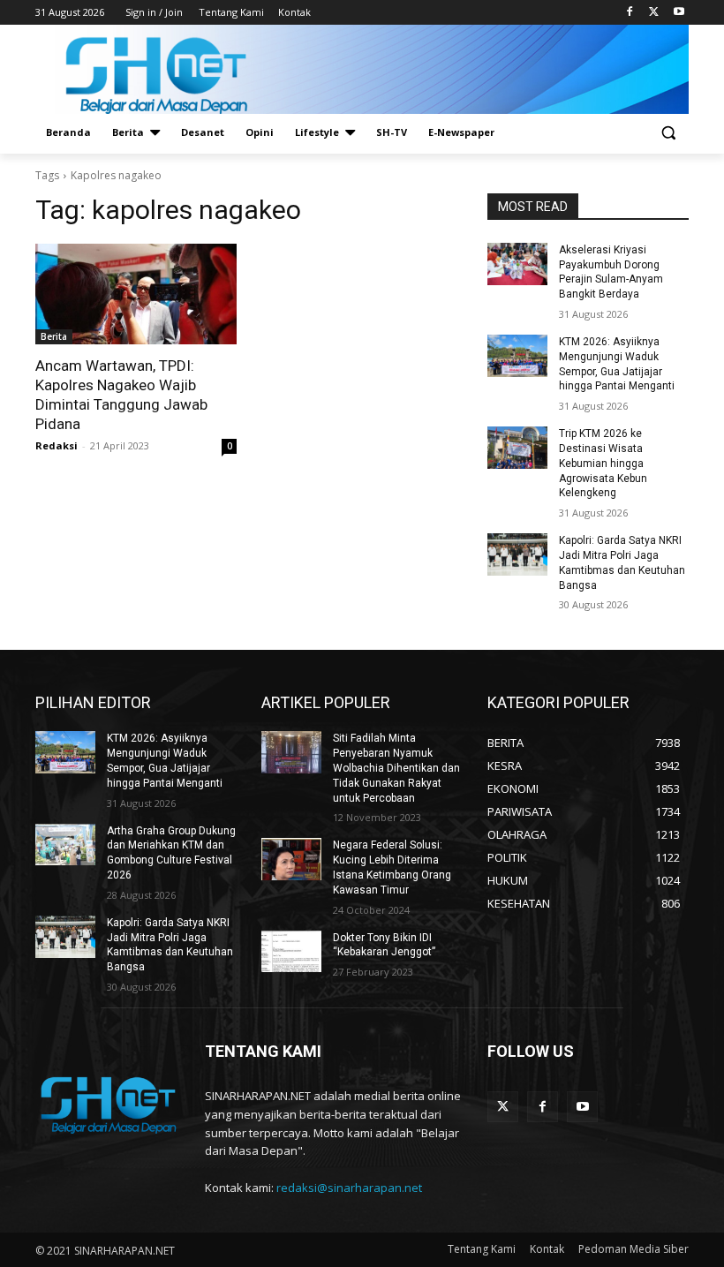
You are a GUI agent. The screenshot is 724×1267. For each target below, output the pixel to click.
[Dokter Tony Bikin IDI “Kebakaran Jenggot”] (291, 952)
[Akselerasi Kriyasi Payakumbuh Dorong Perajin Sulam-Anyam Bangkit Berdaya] (517, 264)
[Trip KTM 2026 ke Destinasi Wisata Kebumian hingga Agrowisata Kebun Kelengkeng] (517, 447)
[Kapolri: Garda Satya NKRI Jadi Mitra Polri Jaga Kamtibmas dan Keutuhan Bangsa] (517, 554)
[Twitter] (654, 13)
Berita (54, 336)
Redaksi (56, 445)
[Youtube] (678, 13)
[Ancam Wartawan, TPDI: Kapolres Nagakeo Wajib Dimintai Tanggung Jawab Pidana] (136, 294)
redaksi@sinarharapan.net (349, 1187)
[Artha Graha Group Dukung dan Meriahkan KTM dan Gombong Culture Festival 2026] (65, 845)
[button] (668, 133)
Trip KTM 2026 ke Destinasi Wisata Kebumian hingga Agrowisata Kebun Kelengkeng (603, 463)
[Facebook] (630, 13)
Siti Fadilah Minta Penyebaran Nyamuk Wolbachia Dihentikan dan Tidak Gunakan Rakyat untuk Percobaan (396, 767)
